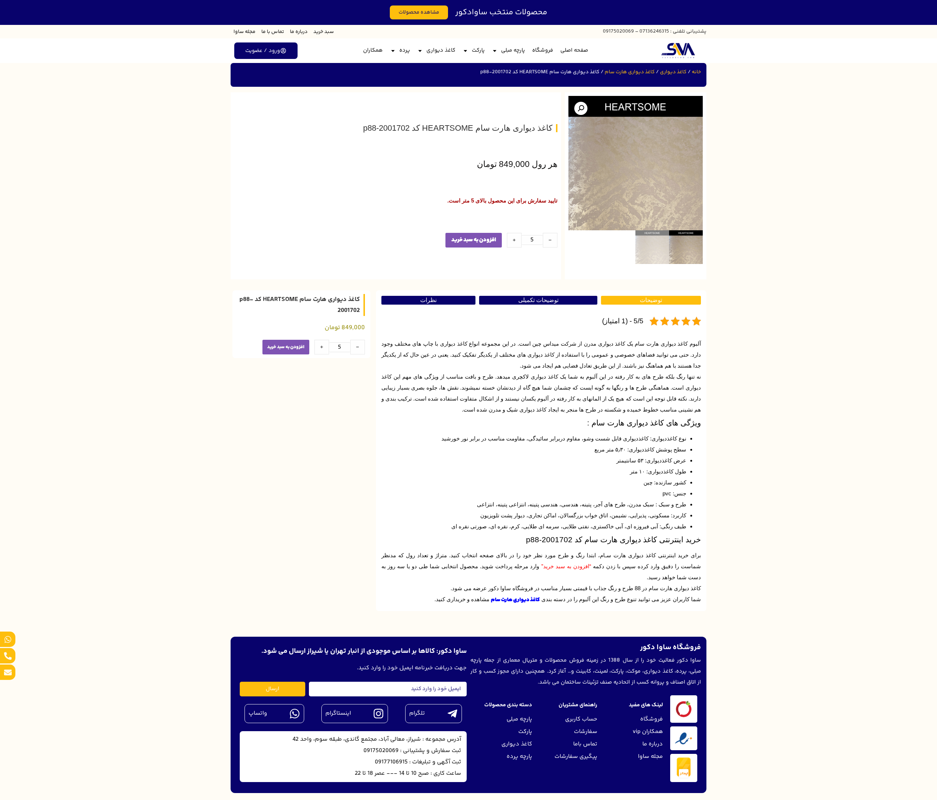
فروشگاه (542, 50)
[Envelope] (7, 672)
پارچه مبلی (513, 50)
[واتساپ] (294, 713)
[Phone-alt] (7, 655)
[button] (580, 108)
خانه (696, 72)
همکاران (373, 50)
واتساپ (258, 713)
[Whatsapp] (7, 639)
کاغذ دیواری (440, 50)
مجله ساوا (244, 32)
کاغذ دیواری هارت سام (630, 72)
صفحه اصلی (574, 50)
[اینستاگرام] (378, 713)
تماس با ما (272, 32)
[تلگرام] (452, 713)
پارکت (478, 50)
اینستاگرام (338, 713)
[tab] (651, 300)
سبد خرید (323, 32)
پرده (404, 50)
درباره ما (298, 32)
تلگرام (417, 713)
